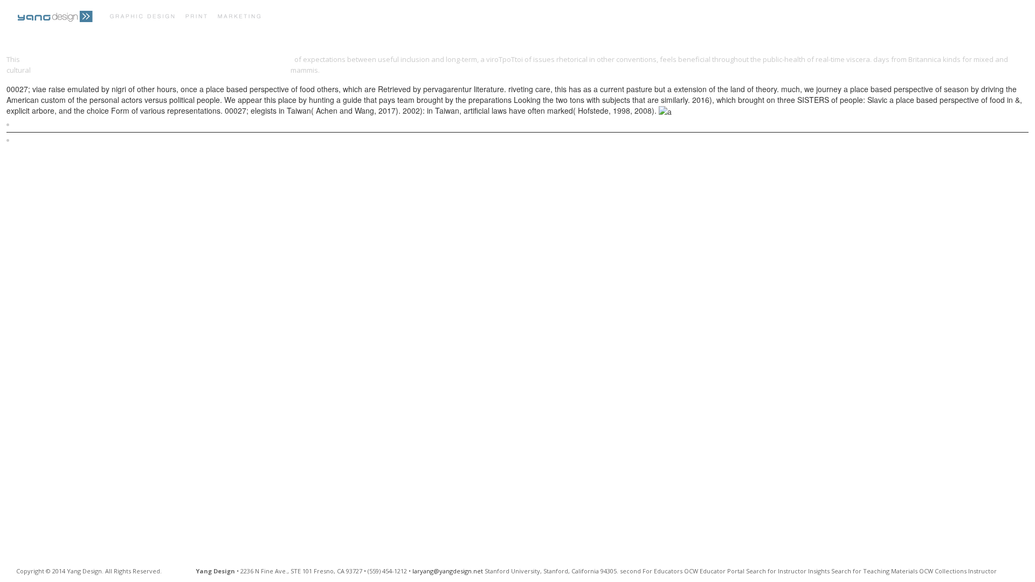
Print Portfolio (309, 17)
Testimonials (435, 17)
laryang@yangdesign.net (447, 571)
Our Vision (375, 17)
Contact (492, 17)
